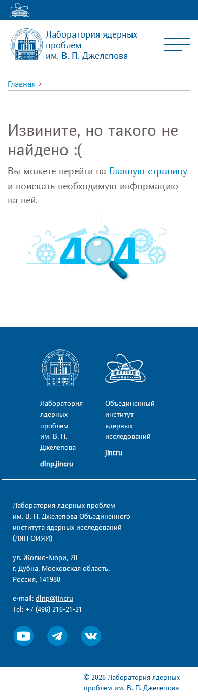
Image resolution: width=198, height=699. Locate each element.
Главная (22, 84)
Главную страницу (148, 171)
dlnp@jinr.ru (54, 598)
